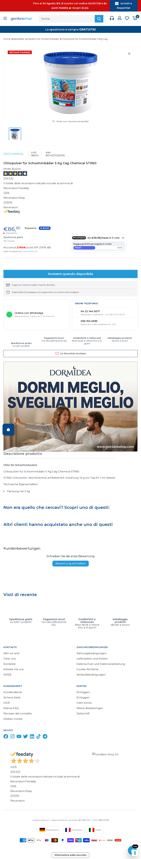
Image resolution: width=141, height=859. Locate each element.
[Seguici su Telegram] (45, 737)
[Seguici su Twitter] (25, 737)
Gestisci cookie (13, 718)
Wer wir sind (11, 653)
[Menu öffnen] (5, 19)
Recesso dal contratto (17, 713)
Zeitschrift (83, 713)
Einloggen (83, 692)
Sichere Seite (11, 697)
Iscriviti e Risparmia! (124, 5)
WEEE (7, 674)
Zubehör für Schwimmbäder (43, 38)
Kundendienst (12, 692)
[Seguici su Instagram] (12, 737)
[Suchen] (99, 19)
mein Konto (84, 702)
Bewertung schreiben (70, 563)
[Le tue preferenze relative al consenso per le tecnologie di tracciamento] (135, 853)
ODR (6, 702)
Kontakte (9, 664)
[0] (135, 19)
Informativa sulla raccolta (70, 855)
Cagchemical (13, 153)
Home (7, 38)
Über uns (9, 658)
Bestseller (19, 38)
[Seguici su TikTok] (38, 737)
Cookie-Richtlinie (88, 669)
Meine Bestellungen (90, 708)
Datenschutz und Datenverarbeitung (101, 664)
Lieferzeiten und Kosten (92, 658)
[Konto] (119, 18)
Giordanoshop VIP (29, 251)
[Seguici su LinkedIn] (32, 737)
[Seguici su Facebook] (5, 737)
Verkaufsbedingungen (91, 674)
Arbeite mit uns (13, 669)
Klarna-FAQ (11, 708)
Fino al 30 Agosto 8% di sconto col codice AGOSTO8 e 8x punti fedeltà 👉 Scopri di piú (70, 5)
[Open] (8, 429)
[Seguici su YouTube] (19, 737)
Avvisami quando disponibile (70, 274)
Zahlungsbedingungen (91, 653)
